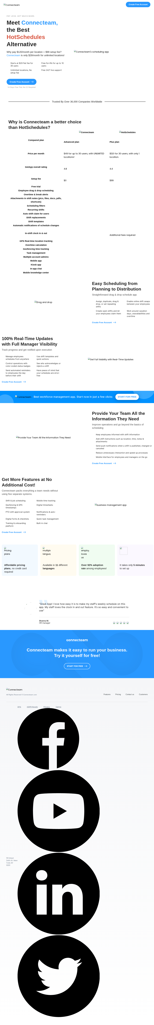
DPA (19, 707)
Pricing (118, 694)
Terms (58, 707)
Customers (143, 694)
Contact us (130, 694)
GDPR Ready (32, 707)
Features (107, 694)
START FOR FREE (127, 397)
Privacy (47, 707)
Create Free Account (138, 4)
